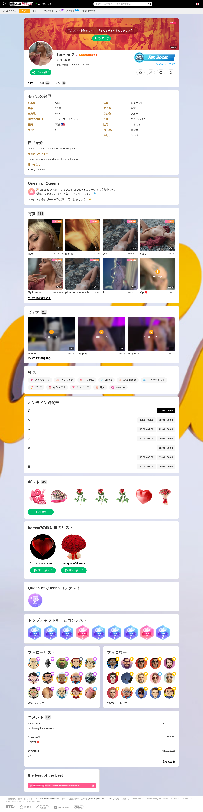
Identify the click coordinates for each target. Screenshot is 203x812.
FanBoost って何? (165, 64)
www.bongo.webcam (49, 799)
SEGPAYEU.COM (104, 799)
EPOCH (92, 799)
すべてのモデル (9, 11)
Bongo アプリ (88, 11)
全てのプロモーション (51, 11)
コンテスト (70, 11)
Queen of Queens (75, 189)
